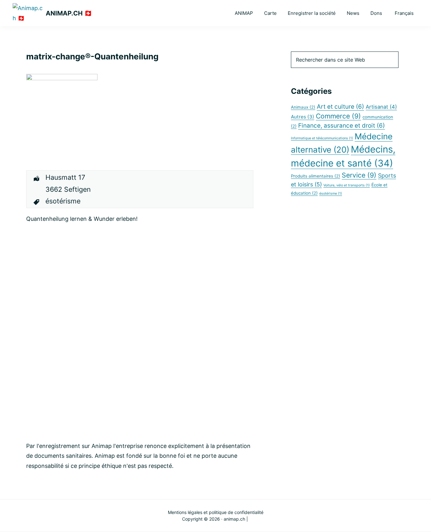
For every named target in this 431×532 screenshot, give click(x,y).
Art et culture (340, 106)
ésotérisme (330, 193)
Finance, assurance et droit (341, 125)
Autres (302, 117)
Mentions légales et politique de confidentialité (215, 512)
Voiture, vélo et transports (346, 185)
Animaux (303, 107)
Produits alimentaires (315, 175)
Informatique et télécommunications (322, 138)
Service (359, 175)
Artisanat (381, 107)
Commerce (338, 116)
